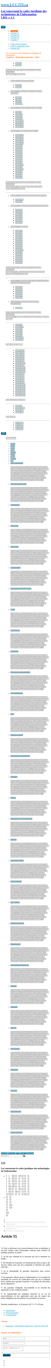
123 (3, 27)
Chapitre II (14, 33)
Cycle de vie (15, 630)
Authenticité (15, 505)
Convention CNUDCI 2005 (20, 589)
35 (19, 1181)
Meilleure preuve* (17, 923)
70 (7, 1210)
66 (7, 1200)
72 (7, 1215)
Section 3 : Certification (14, 1231)
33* (19, 1176)
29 (16, 1186)
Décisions (11, 1153)
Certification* (15, 568)
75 (10, 1202)
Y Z (11, 461)
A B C (12, 444)
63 (28, 1192)
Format (13, 798)
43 (23, 1181)
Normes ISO (15, 48)
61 (28, 1186)
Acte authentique (16, 463)
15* (9, 1192)
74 (10, 1200)
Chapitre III (14, 35)
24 (13, 1194)
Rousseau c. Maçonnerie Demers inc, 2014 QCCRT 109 (27, 1326)
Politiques (9, 1363)
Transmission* (15, 1112)
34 (19, 1179)
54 (25, 1189)
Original (13, 986)
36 (19, 1184)
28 (16, 1184)
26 (16, 1179)
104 (10, 1208)
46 (23, 1189)
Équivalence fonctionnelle (20, 756)
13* (9, 1186)
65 (7, 1197)
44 (23, 1184)
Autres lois (14, 547)
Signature (14, 1007)
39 (19, 1192)
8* (7, 1194)
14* (9, 1189)
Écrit (12, 714)
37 (19, 1186)
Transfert (13, 1091)
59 (28, 1181)
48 (23, 1194)
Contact (9, 1365)
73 (10, 1197)
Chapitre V (14, 40)
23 (13, 1192)
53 (25, 1186)
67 (7, 1202)
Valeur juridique (16, 1132)
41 (23, 1176)
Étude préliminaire (27, 1153)
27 (16, 1181)
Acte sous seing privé (18, 484)
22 (13, 1189)
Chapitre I (14, 31)
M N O (13, 452)
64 (28, 1194)
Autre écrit (14, 526)
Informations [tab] (10, 1311)
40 (19, 1194)
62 (28, 1189)
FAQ (18, 1153)
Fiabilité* (13, 777)
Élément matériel (16, 735)
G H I (12, 448)
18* (13, 1179)
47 (23, 1192)
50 (25, 1179)
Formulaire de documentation (21, 819)
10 (9, 1179)
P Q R (12, 455)
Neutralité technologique (19, 965)
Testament (14, 1070)
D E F (12, 446)
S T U (12, 457)
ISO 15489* (15, 902)
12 (9, 1184)
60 (28, 1184)
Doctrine (4, 1153)
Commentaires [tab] (11, 1315)
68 (7, 1205)
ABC (3, 433)
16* (9, 1194)
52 (25, 1184)
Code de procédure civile (19, 46)
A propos (9, 1361)
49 (25, 1176)
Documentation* (16, 693)
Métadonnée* (15, 944)
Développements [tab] (12, 1313)
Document (14, 651)
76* (10, 1205)
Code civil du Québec (18, 44)
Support (13, 1028)
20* (13, 1184)
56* (25, 1194)
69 (7, 1208)
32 (16, 1194)
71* (7, 1213)
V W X (13, 459)
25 (16, 1176)
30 (16, 1189)
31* (16, 1192)
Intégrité (13, 840)
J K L (12, 450)
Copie (12, 610)
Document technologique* (20, 672)
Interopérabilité (16, 881)
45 (23, 1186)
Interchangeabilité (17, 861)
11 (9, 1181)
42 (23, 1179)
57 (28, 1176)
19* (13, 1181)
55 (25, 1192)
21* (13, 1186)
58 (28, 1179)
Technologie (15, 1049)
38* (19, 1189)
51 (25, 1181)
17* (13, 1176)
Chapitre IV (14, 38)
